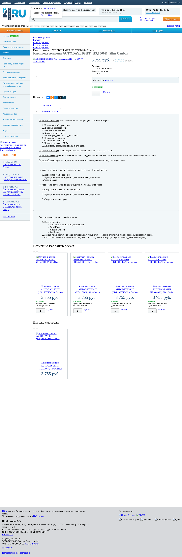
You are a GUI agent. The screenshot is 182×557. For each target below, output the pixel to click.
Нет (50, 15)
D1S (77, 26)
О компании (6, 3)
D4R (104, 26)
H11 (47, 26)
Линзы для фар (9, 42)
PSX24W (71, 26)
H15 (52, 26)
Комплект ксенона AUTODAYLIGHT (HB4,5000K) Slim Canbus (50, 289)
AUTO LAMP (153, 12)
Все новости (9, 216)
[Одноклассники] (52, 97)
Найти (125, 19)
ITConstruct (38, 516)
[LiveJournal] (64, 97)
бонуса (124, 60)
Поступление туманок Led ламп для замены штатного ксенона (13, 192)
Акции (77, 3)
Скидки (10, 36)
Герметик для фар (10, 108)
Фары (5, 130)
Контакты (88, 3)
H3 (31, 26)
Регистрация (175, 2)
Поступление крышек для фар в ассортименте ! (15, 178)
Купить (106, 92)
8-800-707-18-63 (9, 541)
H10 (43, 26)
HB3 (61, 26)
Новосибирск (50, 8)
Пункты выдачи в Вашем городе (79, 10)
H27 (56, 26)
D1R (82, 26)
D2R (86, 26)
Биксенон (7, 58)
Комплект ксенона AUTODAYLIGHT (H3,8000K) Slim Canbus (50, 366)
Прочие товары (9, 92)
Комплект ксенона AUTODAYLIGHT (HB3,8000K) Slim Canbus (162, 289)
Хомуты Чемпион (10, 136)
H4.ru (4, 511)
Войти (164, 2)
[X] (60, 97)
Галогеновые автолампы (13, 47)
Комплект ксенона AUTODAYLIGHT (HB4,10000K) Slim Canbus (125, 289)
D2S (91, 26)
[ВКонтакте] (48, 97)
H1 (28, 26)
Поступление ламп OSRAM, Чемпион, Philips (12, 207)
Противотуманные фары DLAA (13, 65)
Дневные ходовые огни (13, 125)
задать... (108, 80)
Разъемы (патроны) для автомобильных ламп (13, 84)
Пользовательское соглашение (16, 553)
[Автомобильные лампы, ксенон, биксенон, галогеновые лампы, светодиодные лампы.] (14, 14)
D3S (95, 26)
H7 (39, 26)
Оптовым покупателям (52, 3)
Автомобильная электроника (15, 78)
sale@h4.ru (7, 547)
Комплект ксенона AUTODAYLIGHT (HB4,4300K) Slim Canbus (87, 289)
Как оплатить (20, 3)
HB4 (65, 26)
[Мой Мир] (56, 97)
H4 (35, 26)
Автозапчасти (9, 103)
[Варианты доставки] (127, 515)
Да (42, 15)
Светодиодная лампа (11, 72)
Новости (9, 155)
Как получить (34, 3)
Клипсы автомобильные (13, 119)
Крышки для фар (10, 114)
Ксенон (6, 53)
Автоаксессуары (9, 97)
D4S (100, 26)
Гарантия (68, 3)
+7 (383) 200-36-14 (11, 538)
